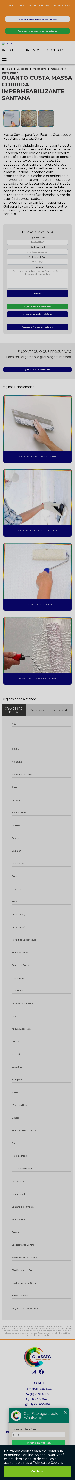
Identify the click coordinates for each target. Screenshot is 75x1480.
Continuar (37, 1471)
